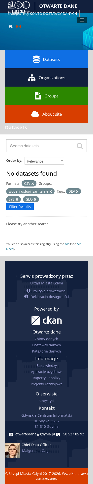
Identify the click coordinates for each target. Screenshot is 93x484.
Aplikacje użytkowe (46, 371)
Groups (51, 96)
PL (11, 26)
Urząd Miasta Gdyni (46, 283)
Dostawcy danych (46, 345)
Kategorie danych (46, 351)
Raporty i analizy (46, 377)
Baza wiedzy (46, 365)
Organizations (52, 77)
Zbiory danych (46, 338)
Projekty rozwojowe (46, 384)
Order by (13, 160)
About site (52, 114)
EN (18, 26)
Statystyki (46, 400)
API (67, 244)
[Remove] (32, 184)
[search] (80, 145)
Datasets (51, 59)
